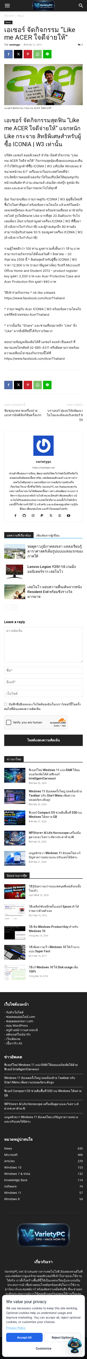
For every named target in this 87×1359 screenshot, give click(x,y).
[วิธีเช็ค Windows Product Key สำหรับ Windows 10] (14, 932)
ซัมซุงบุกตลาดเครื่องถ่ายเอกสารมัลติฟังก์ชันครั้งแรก (22, 413)
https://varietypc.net (43, 467)
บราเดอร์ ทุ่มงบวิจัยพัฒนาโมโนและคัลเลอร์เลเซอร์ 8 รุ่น (65, 415)
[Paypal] (43, 515)
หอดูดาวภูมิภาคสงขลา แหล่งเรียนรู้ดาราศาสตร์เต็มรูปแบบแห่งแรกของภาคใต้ (55, 551)
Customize (43, 1348)
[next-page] (13, 607)
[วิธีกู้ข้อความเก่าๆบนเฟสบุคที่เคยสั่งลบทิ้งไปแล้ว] (14, 891)
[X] (18, 54)
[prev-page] (7, 607)
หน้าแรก (9, 15)
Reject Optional (63, 1337)
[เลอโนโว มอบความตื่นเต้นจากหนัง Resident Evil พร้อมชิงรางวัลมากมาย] (14, 592)
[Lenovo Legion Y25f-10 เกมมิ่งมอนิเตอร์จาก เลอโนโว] (14, 571)
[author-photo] (43, 455)
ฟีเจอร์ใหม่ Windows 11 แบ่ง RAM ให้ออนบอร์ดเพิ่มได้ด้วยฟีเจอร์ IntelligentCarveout (54, 774)
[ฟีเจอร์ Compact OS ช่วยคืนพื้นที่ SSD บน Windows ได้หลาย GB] (14, 817)
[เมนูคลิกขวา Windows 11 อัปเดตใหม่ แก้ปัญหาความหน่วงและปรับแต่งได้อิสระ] (14, 858)
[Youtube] (70, 515)
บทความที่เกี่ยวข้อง (19, 535)
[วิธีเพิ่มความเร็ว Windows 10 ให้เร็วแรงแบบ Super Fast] (14, 952)
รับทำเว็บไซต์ (14, 1012)
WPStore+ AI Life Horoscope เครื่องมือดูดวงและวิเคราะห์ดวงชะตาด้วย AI (41, 1106)
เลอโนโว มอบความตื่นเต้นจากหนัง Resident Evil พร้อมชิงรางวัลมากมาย (54, 592)
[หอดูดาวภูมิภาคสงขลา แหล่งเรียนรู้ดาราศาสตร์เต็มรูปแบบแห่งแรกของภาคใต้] (14, 551)
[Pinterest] (28, 54)
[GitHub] (25, 515)
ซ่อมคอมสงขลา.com (19, 1021)
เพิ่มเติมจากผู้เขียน (48, 535)
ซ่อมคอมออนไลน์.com (20, 1017)
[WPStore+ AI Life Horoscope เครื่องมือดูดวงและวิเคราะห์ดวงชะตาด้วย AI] (14, 838)
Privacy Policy (16, 1327)
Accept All (24, 1337)
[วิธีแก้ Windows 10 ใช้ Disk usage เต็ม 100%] (14, 972)
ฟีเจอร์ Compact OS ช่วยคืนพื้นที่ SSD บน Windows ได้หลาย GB (43, 1093)
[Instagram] (34, 515)
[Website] (61, 515)
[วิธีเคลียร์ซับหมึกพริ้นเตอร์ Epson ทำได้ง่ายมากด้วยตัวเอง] (14, 911)
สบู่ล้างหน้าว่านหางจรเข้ (22, 1030)
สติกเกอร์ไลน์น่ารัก (18, 1034)
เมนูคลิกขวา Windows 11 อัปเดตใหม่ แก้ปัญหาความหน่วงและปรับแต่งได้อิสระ (41, 1119)
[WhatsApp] (37, 54)
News (21, 15)
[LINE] (47, 54)
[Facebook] (8, 54)
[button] (7, 5)
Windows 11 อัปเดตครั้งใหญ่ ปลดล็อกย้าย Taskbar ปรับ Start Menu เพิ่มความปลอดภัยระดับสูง (55, 795)
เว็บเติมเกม (13, 1039)
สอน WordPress (17, 1026)
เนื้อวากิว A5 (14, 1043)
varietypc (14, 44)
